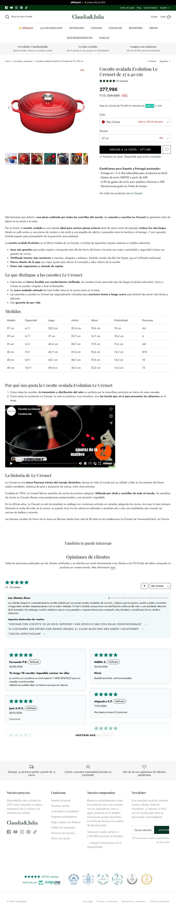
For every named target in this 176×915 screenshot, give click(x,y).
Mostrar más (86, 735)
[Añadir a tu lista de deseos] (167, 150)
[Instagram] (16, 7)
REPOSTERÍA (136, 28)
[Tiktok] (26, 7)
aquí (113, 567)
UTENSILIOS (115, 28)
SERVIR (153, 28)
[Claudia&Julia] (88, 17)
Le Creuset (136, 193)
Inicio (7, 61)
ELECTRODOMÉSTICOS (79, 38)
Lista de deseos (150, 7)
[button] (108, 81)
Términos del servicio (63, 833)
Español (163, 7)
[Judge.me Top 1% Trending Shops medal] (146, 879)
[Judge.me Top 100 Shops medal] (132, 879)
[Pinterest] (21, 7)
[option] (46, 107)
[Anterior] (9, 107)
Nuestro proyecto (60, 800)
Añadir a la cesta (130, 149)
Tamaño (104, 131)
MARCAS (104, 38)
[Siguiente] (84, 107)
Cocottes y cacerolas (23, 61)
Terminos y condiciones (107, 901)
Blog (139, 7)
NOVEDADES (76, 28)
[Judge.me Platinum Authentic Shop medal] (102, 879)
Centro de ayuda (127, 7)
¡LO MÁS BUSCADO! (51, 28)
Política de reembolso (63, 827)
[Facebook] (6, 7)
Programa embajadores (64, 817)
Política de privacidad (159, 901)
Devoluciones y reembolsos (134, 901)
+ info (158, 105)
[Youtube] (11, 7)
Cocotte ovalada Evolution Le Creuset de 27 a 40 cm (59, 61)
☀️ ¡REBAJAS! (26, 28)
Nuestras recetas (60, 806)
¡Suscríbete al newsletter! (65, 811)
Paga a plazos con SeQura (65, 822)
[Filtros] (144, 586)
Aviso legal (88, 901)
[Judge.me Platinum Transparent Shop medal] (117, 879)
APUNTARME (164, 830)
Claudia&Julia (20, 901)
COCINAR (96, 28)
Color (102, 115)
